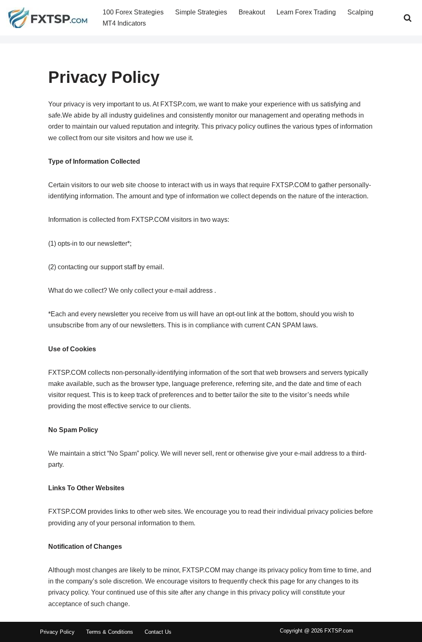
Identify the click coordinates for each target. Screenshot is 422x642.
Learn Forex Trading (306, 12)
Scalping (360, 12)
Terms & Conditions (109, 632)
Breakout (252, 12)
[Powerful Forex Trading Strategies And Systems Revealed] (47, 17)
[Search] (407, 18)
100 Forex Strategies (133, 12)
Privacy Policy (57, 632)
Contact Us (158, 632)
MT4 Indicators (124, 23)
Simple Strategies (201, 12)
